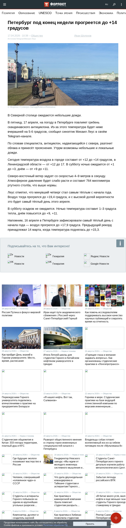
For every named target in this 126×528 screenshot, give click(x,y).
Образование (26, 13)
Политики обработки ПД (55, 525)
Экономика (106, 13)
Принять (90, 524)
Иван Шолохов (82, 35)
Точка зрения (63, 13)
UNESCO (45, 13)
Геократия (8, 13)
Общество (37, 36)
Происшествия (85, 13)
